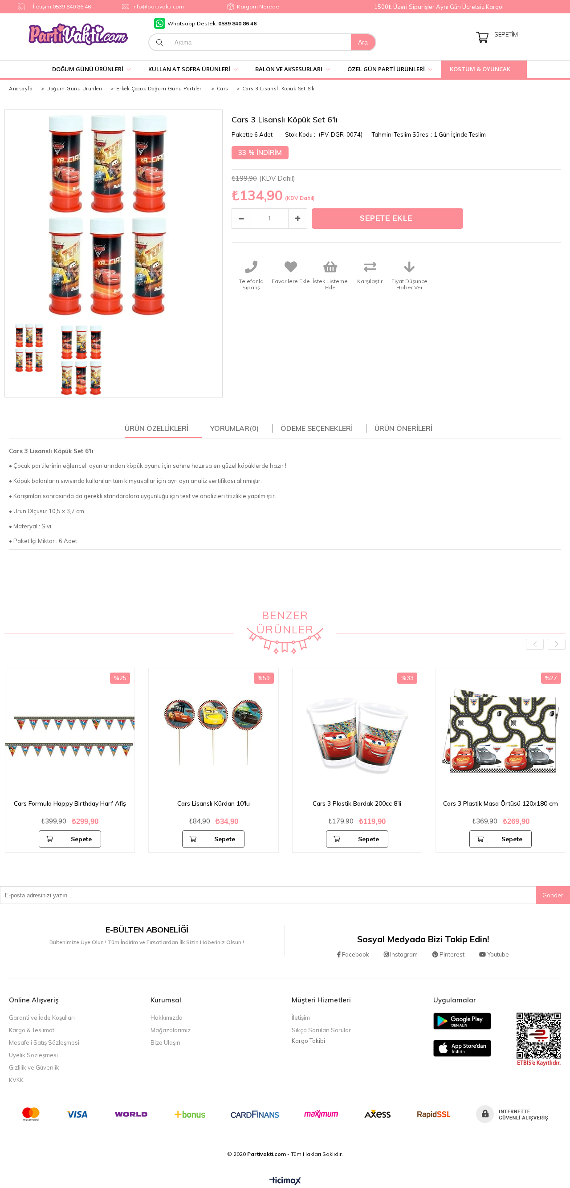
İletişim (301, 1017)
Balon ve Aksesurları (288, 69)
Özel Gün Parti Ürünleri (386, 69)
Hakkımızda (167, 1017)
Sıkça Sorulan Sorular (321, 1030)
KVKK (16, 1079)
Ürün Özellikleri (156, 428)
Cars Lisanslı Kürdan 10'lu (213, 803)
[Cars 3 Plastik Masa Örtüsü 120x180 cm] (501, 733)
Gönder (552, 895)
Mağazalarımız (171, 1030)
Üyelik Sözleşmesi (33, 1054)
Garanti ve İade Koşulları (42, 1017)
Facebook (355, 954)
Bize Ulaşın (165, 1042)
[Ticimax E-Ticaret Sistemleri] (285, 1181)
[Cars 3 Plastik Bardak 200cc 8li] (357, 733)
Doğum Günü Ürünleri (87, 69)
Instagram (403, 954)
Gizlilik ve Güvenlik (34, 1067)
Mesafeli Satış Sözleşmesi (44, 1042)
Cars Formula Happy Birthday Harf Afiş (70, 803)
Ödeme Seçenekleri (317, 428)
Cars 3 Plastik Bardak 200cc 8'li (357, 803)
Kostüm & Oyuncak (480, 69)
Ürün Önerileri (403, 428)
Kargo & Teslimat (31, 1030)
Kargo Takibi (308, 1040)
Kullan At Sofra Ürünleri (189, 69)
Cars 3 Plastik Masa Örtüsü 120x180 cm (500, 803)
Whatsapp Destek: (211, 23)
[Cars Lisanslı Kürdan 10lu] (213, 733)
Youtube (497, 954)
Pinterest (451, 954)
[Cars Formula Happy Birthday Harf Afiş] (70, 733)
